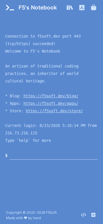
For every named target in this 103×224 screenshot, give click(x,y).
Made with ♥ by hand (23, 218)
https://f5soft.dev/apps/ (50, 103)
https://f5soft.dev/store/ (54, 111)
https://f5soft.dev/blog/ (50, 96)
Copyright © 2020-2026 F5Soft (31, 212)
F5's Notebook (38, 7)
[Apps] (82, 7)
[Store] (94, 7)
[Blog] (70, 7)
